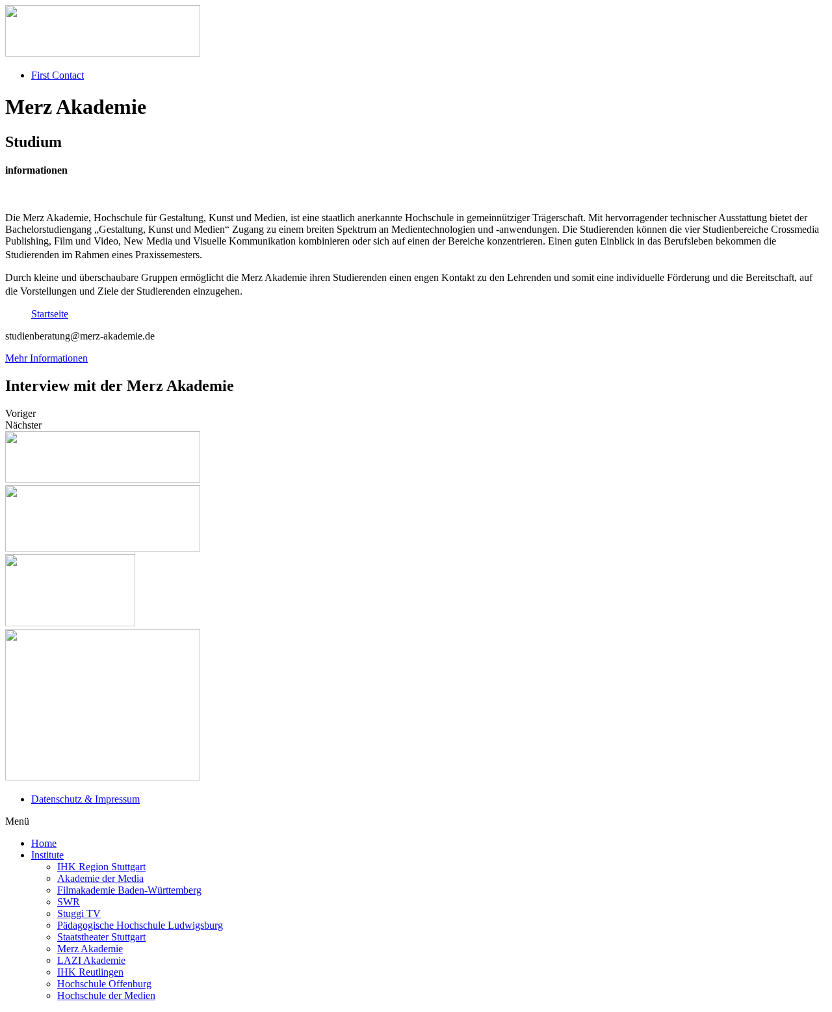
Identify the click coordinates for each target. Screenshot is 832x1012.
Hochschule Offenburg (104, 983)
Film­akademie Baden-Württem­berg (129, 890)
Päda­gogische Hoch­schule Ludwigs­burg (140, 925)
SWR (68, 901)
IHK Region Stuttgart (101, 866)
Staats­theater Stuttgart (101, 936)
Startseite (49, 313)
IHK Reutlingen (90, 972)
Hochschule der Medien (106, 995)
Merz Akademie (90, 948)
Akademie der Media (100, 878)
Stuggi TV (79, 913)
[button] (46, 358)
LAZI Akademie (91, 960)
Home (44, 843)
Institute (47, 854)
